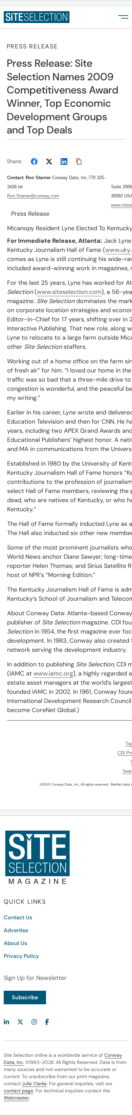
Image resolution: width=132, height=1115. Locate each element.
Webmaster (16, 1098)
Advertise (16, 930)
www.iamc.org (53, 673)
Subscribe (25, 997)
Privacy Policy (21, 956)
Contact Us (18, 917)
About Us (15, 943)
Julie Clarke (34, 1083)
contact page (18, 1091)
